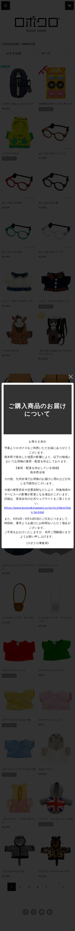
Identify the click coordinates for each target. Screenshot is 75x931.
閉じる (71, 377)
